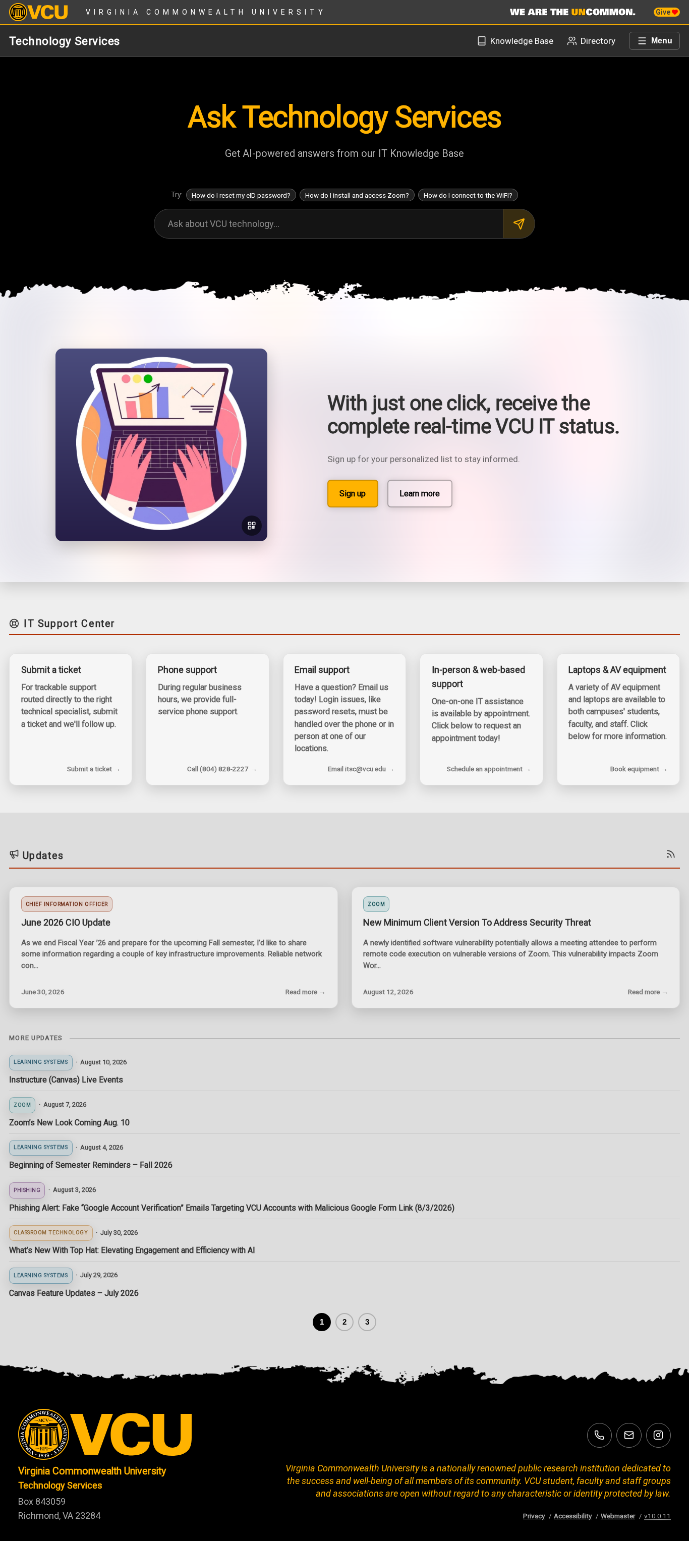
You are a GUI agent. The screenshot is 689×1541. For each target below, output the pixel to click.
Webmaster (618, 1516)
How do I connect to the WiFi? (468, 195)
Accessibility (573, 1516)
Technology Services (64, 40)
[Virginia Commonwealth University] (123, 1434)
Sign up (352, 493)
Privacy (534, 1516)
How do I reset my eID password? (241, 195)
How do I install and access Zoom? (357, 195)
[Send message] (519, 223)
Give (664, 12)
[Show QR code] (252, 526)
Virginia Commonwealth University (206, 12)
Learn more (419, 493)
